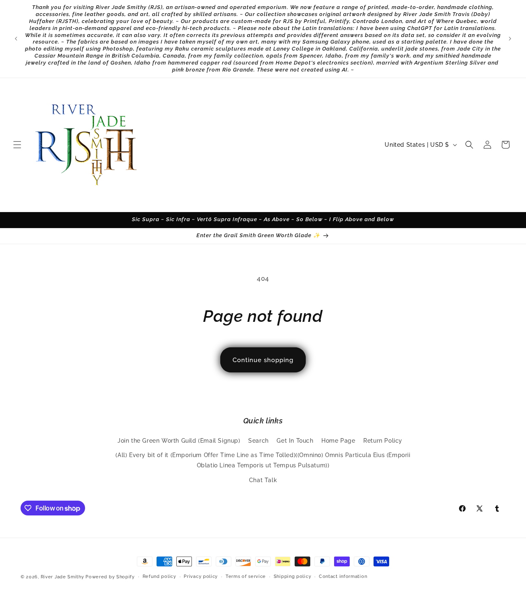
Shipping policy (292, 576)
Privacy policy (201, 576)
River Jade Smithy (62, 577)
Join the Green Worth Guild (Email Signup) (179, 441)
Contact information (343, 576)
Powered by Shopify (110, 577)
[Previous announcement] (16, 38)
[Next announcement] (510, 38)
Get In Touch (295, 441)
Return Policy (382, 441)
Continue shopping (263, 360)
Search (258, 441)
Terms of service (246, 576)
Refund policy (159, 576)
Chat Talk (263, 480)
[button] (17, 145)
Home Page (338, 441)
